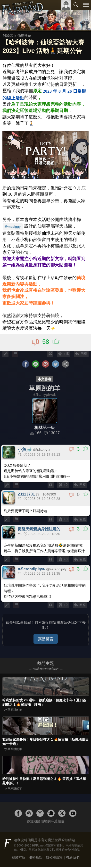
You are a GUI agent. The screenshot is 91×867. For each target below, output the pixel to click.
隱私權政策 (54, 857)
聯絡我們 (73, 857)
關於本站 (18, 857)
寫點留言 (45, 639)
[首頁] (22, 15)
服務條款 (35, 857)
